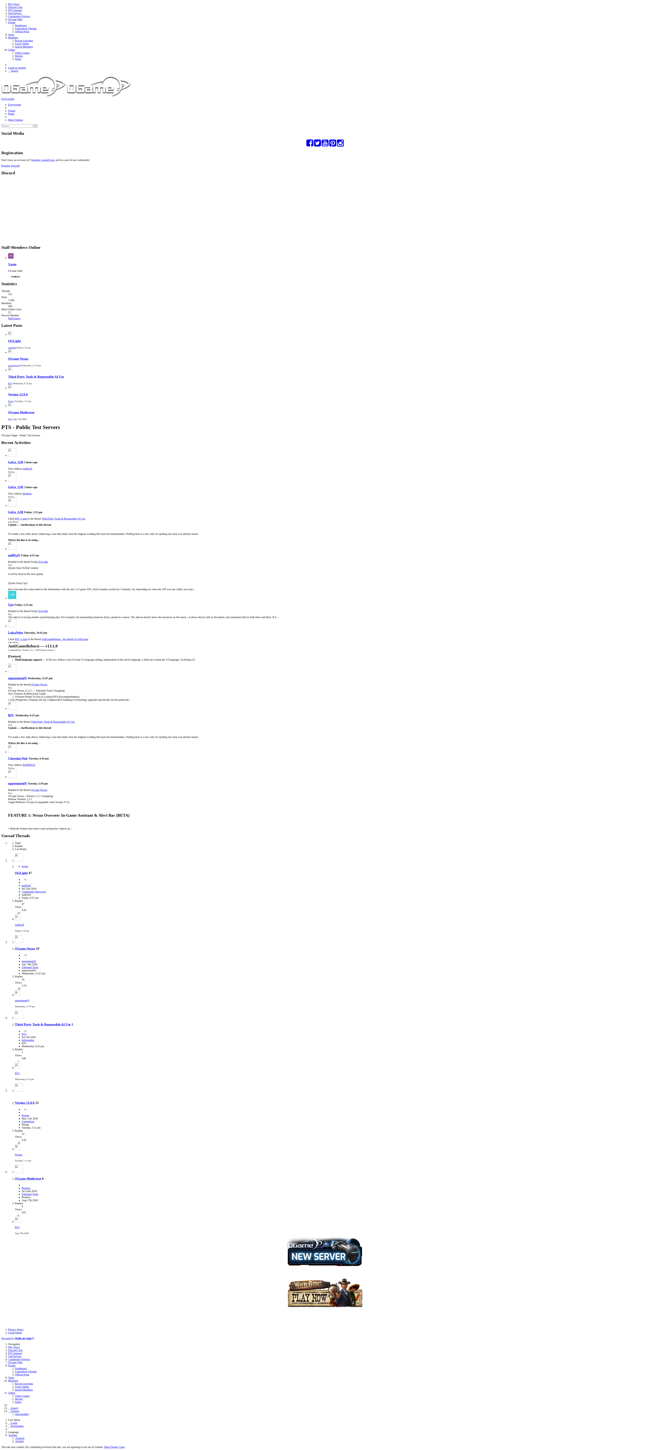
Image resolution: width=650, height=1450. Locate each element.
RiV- (10, 383)
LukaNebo (15, 632)
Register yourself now (43, 160)
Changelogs (28, 1121)
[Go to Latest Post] (17, 919)
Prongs (11, 401)
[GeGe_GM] (12, 455)
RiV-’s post (21, 518)
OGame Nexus (18, 359)
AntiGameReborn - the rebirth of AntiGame (64, 639)
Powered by (17, 1338)
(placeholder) (22, 1414)
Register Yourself (10, 165)
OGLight (14, 341)
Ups (11, 604)
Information (28, 1040)
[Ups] (12, 598)
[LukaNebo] (12, 626)
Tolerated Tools (30, 967)
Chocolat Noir (18, 758)
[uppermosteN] (12, 671)
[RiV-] (12, 708)
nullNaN (12, 347)
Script (25, 866)
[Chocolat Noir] (12, 751)
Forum (11, 110)
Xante (12, 264)
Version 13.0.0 (18, 394)
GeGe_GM (15, 462)
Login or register (17, 67)
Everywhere (7, 98)
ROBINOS (29, 765)
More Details (111, 1447)
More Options (15, 119)
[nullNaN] (12, 548)
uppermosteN (14, 365)
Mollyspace (14, 318)
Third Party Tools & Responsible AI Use (36, 376)
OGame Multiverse (21, 412)
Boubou (27, 493)
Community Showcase (34, 891)
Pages (11, 113)
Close (122, 1447)
